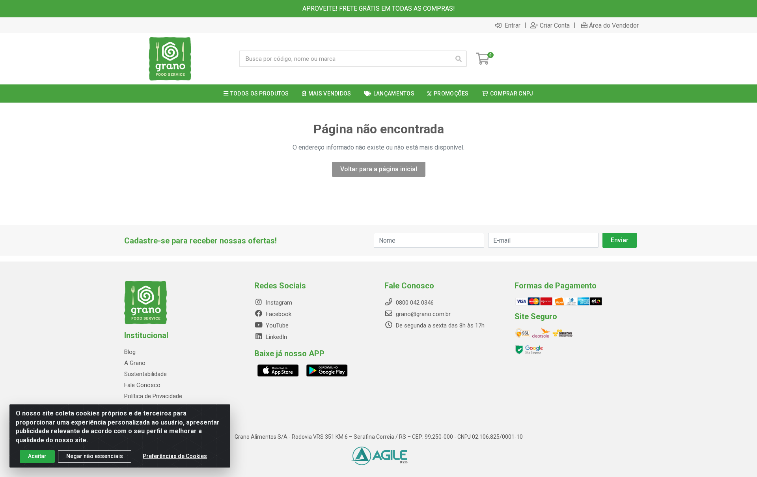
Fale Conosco (142, 385)
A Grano (134, 363)
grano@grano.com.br (423, 314)
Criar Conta (555, 25)
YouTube (276, 325)
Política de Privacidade (153, 396)
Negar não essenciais (94, 456)
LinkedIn (275, 336)
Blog (130, 351)
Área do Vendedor (614, 25)
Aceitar (37, 456)
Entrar (511, 25)
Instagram (278, 302)
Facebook (277, 314)
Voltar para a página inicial (378, 169)
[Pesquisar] (458, 59)
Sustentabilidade (145, 374)
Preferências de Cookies (175, 456)
